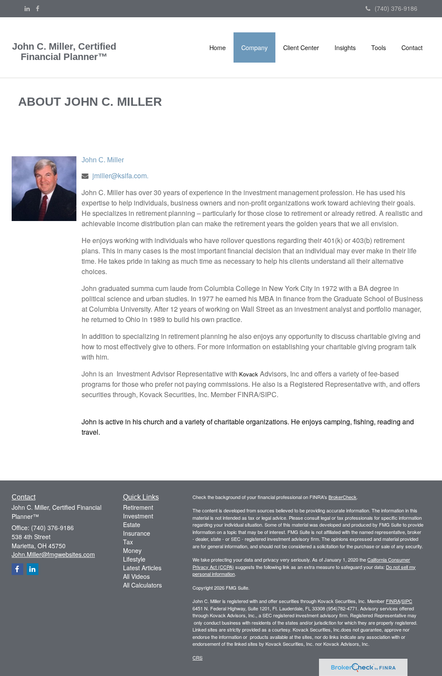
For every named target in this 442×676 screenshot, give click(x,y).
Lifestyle (134, 559)
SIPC (406, 600)
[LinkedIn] (27, 8)
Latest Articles (142, 567)
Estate (131, 524)
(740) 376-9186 (396, 8)
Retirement (138, 507)
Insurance (136, 533)
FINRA (393, 600)
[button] (254, 47)
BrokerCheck (342, 496)
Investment (138, 516)
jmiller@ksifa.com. (120, 175)
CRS (197, 657)
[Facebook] (37, 8)
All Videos (136, 576)
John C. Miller (103, 160)
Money (132, 550)
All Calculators (142, 585)
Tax (128, 541)
